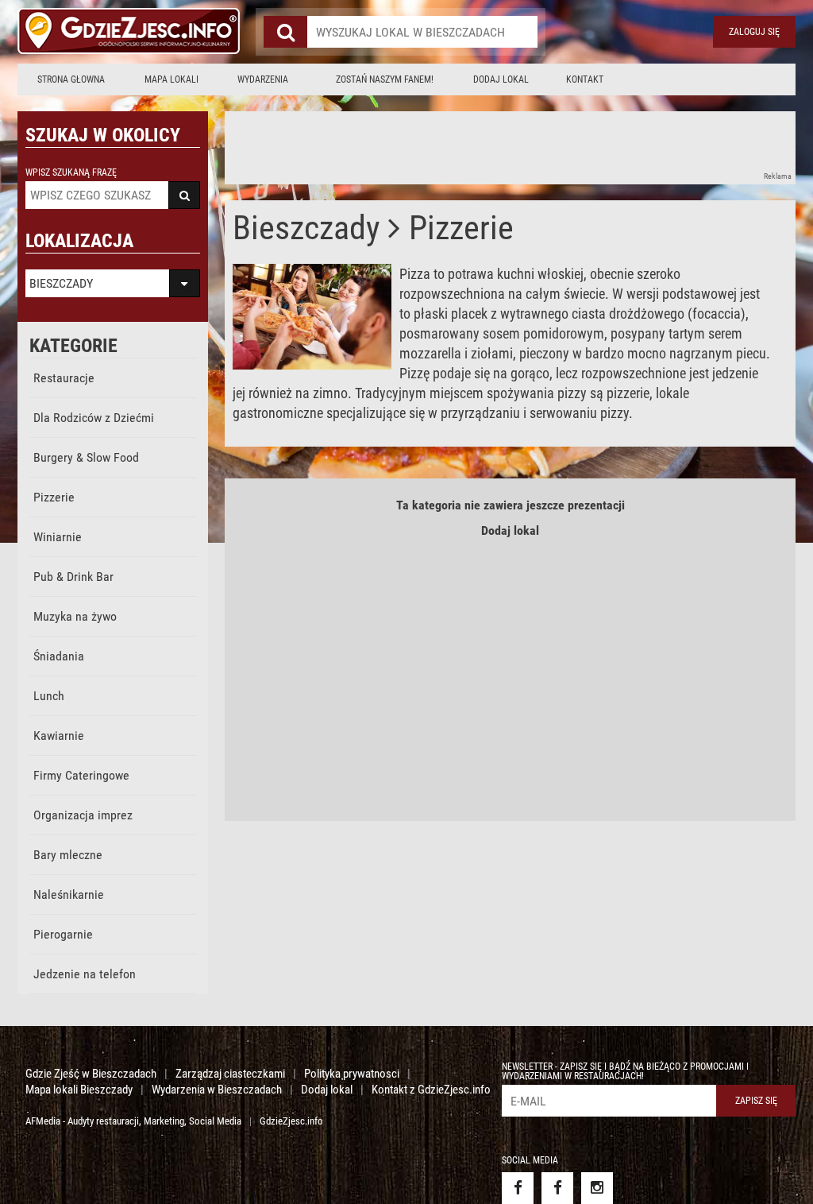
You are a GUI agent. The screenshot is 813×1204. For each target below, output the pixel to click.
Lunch (48, 695)
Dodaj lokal (501, 79)
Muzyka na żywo (75, 616)
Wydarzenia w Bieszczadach (217, 1089)
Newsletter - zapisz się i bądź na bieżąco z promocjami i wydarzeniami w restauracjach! (625, 1071)
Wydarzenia (262, 79)
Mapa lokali (171, 79)
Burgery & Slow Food (86, 457)
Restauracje (63, 377)
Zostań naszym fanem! (384, 79)
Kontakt (584, 79)
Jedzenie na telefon (84, 973)
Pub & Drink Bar (73, 576)
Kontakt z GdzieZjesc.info (431, 1089)
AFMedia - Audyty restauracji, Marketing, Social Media (133, 1121)
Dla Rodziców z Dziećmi (93, 417)
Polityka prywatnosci (351, 1074)
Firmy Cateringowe (81, 775)
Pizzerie (54, 497)
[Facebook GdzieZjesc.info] (518, 1188)
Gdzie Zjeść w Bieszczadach (90, 1074)
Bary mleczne (67, 854)
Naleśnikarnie (68, 894)
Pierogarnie (63, 934)
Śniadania (58, 656)
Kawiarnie (58, 735)
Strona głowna (71, 79)
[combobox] (422, 32)
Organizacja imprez (83, 815)
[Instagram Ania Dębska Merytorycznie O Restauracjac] (597, 1188)
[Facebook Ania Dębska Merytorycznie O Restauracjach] (557, 1188)
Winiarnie (57, 536)
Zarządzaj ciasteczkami (230, 1074)
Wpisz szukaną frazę (71, 172)
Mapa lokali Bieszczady (79, 1089)
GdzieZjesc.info (291, 1121)
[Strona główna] (128, 32)
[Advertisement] (514, 147)
